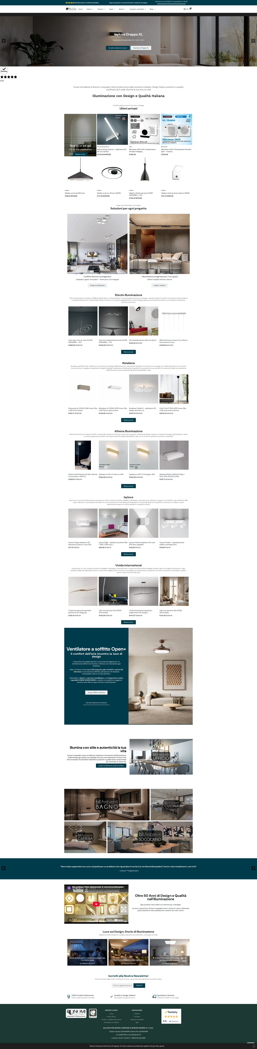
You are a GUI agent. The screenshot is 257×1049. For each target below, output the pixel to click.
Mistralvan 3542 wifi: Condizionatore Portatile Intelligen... (142, 150)
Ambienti (137, 1014)
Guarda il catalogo (118, 48)
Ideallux (67, 190)
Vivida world (72, 608)
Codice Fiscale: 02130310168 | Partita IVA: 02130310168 (128, 1032)
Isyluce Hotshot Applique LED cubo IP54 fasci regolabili (142, 543)
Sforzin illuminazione (74, 337)
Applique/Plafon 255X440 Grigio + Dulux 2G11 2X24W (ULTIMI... (172, 475)
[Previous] (4, 41)
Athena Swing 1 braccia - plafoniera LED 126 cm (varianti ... (111, 150)
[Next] (253, 41)
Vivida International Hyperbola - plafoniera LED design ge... (80, 611)
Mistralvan (164, 147)
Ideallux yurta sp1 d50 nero (75, 193)
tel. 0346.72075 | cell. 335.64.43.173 (128, 1035)
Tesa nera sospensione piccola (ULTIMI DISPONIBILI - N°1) (113, 341)
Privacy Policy (111, 1016)
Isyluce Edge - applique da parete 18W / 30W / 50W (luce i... (113, 543)
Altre (130, 147)
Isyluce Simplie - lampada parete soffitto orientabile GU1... (172, 543)
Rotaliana (71, 405)
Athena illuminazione (103, 147)
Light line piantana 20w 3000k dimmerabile (110, 611)
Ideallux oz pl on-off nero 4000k (109, 193)
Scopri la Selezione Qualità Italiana (111, 766)
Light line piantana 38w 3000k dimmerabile (171, 611)
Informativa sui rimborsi (111, 1022)
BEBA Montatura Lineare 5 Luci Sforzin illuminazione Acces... (174, 341)
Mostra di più (80, 154)
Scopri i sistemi (159, 285)
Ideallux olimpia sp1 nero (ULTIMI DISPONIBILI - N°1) (141, 194)
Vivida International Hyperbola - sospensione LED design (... (141, 611)
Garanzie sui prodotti (137, 1019)
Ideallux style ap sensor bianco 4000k (175, 193)
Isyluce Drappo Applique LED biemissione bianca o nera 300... (80, 543)
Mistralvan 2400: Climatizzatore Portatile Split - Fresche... (176, 150)
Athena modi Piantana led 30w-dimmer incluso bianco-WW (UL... (82, 475)
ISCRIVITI (139, 985)
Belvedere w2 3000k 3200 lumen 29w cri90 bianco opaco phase (113, 409)
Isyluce (70, 540)
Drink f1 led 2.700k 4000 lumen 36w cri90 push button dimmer (173, 409)
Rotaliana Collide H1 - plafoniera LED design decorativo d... (142, 409)
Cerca (111, 1014)
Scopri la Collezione (97, 285)
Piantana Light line (138, 48)
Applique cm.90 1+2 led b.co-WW (111, 474)
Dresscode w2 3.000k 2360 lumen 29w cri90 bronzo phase (82, 409)
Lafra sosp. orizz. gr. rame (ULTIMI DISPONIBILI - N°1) (80, 341)
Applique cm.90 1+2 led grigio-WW (142, 474)
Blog (137, 1022)
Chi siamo (137, 1016)
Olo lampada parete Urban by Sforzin (142, 340)
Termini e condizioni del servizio (111, 1019)
